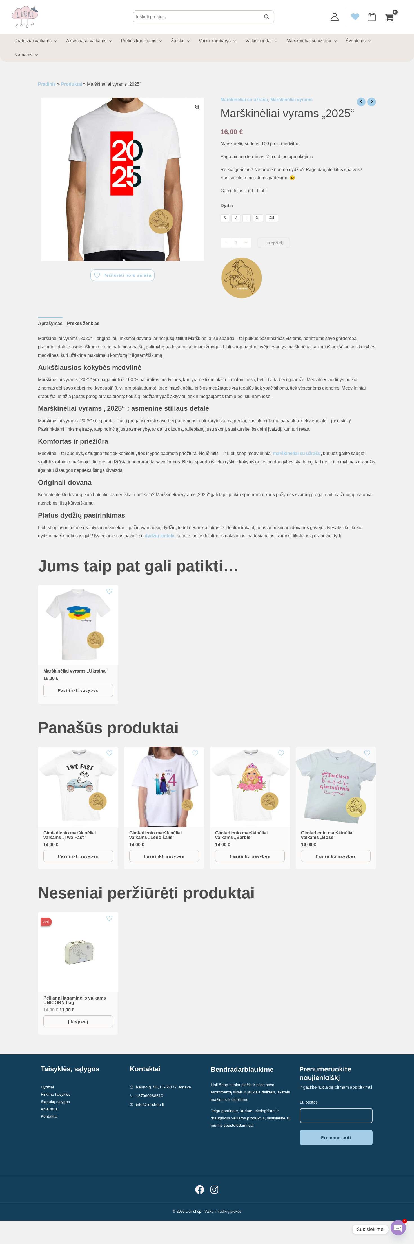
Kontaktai (49, 1116)
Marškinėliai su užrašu (244, 99)
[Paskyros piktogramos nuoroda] (334, 16)
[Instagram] (214, 1189)
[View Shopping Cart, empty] (389, 17)
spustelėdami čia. (239, 1125)
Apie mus (49, 1109)
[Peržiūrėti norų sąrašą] (110, 591)
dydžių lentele (159, 535)
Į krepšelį (274, 242)
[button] (197, 107)
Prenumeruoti (336, 1137)
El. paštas (309, 1102)
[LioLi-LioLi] (242, 278)
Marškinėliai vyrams (291, 99)
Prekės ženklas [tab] (83, 323)
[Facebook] (199, 1189)
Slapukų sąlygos (55, 1101)
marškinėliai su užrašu (297, 453)
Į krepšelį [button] (78, 1021)
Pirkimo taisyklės (55, 1094)
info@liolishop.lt (150, 1104)
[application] (54, 41)
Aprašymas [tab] (50, 323)
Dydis (227, 205)
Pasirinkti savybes (78, 690)
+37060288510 (149, 1095)
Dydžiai (47, 1087)
